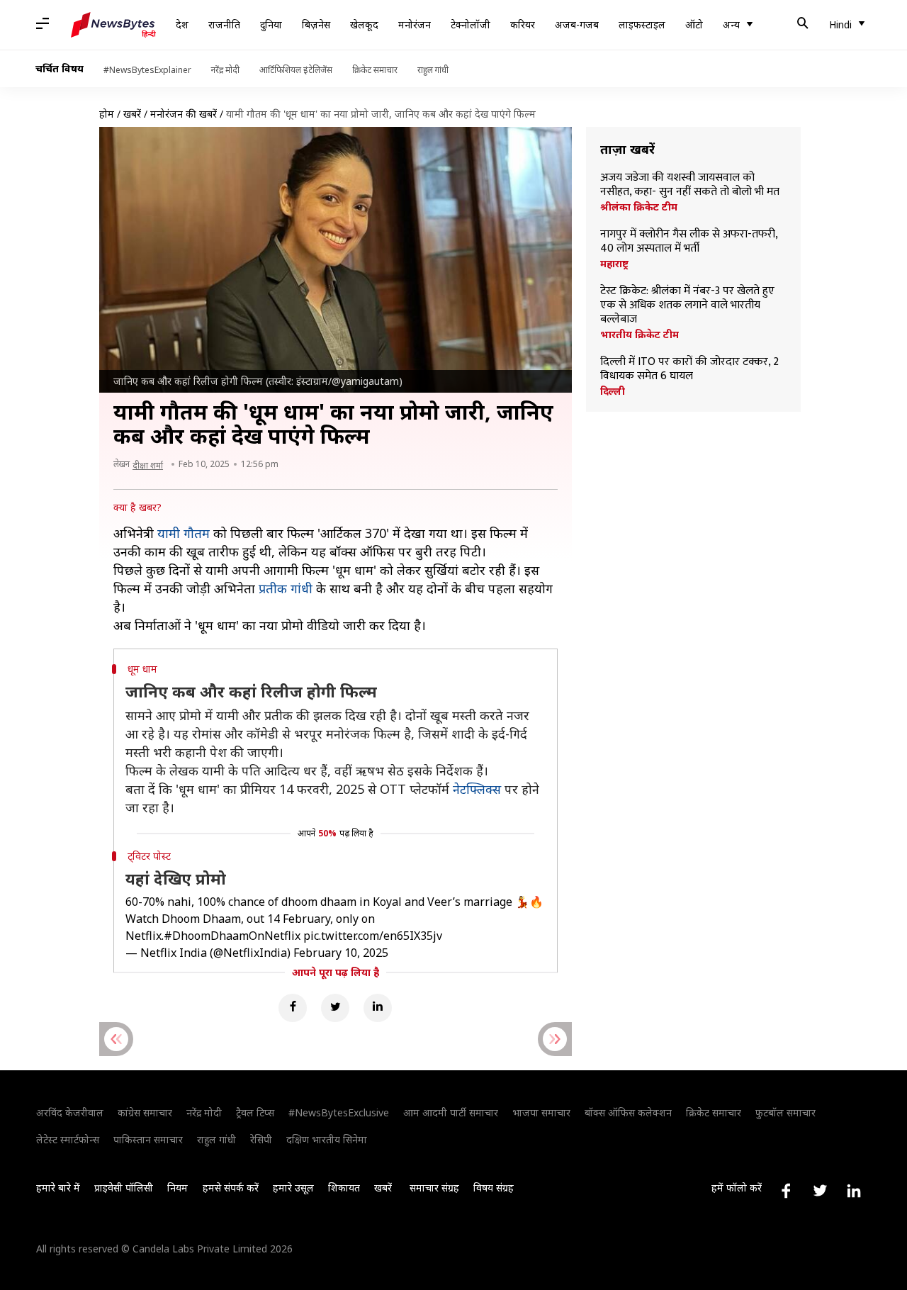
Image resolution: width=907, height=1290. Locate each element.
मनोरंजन (414, 24)
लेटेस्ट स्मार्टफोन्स (67, 1139)
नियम (177, 1187)
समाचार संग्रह (434, 1187)
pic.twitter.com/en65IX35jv (372, 935)
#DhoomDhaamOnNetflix (232, 935)
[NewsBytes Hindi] (113, 25)
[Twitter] (335, 1008)
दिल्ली (612, 391)
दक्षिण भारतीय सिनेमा (326, 1139)
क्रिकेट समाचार (375, 70)
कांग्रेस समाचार (145, 1112)
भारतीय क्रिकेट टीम (639, 334)
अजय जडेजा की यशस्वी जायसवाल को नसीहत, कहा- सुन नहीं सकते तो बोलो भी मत (689, 185)
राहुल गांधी (433, 70)
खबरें (132, 113)
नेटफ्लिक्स (477, 788)
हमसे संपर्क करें (231, 1187)
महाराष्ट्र (614, 263)
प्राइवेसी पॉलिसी (123, 1187)
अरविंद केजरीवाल (69, 1112)
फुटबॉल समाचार (785, 1112)
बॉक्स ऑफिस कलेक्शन (628, 1112)
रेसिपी (261, 1139)
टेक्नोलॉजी (470, 24)
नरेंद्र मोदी (225, 70)
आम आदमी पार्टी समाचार (450, 1112)
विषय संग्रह (493, 1187)
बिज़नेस (316, 24)
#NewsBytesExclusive (338, 1112)
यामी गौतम (183, 533)
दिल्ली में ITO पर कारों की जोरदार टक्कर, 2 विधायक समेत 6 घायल (689, 369)
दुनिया (271, 24)
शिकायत (344, 1187)
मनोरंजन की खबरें (183, 113)
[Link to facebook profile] (786, 1191)
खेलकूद (364, 24)
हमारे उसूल (293, 1187)
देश (182, 24)
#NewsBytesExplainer (147, 70)
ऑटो (694, 24)
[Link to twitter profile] (820, 1191)
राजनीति (224, 24)
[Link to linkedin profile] (854, 1191)
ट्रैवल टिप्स (255, 1112)
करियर (522, 24)
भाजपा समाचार (541, 1112)
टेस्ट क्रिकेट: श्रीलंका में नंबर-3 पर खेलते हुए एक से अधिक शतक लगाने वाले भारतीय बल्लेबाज (687, 305)
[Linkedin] (378, 1008)
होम (106, 113)
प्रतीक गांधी (285, 588)
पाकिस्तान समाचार (148, 1139)
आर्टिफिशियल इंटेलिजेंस (295, 70)
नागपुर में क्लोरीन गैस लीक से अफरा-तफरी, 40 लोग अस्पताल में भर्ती (688, 242)
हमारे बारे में (58, 1187)
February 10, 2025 (340, 952)
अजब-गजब (577, 24)
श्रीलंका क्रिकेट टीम (638, 207)
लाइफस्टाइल (642, 24)
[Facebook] (292, 1008)
